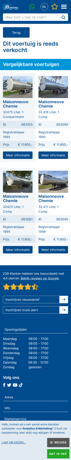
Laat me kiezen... (14, 442)
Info (7, 408)
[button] (44, 7)
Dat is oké (58, 453)
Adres (9, 397)
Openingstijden (16, 329)
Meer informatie (18, 155)
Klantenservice (15, 419)
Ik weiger (58, 442)
